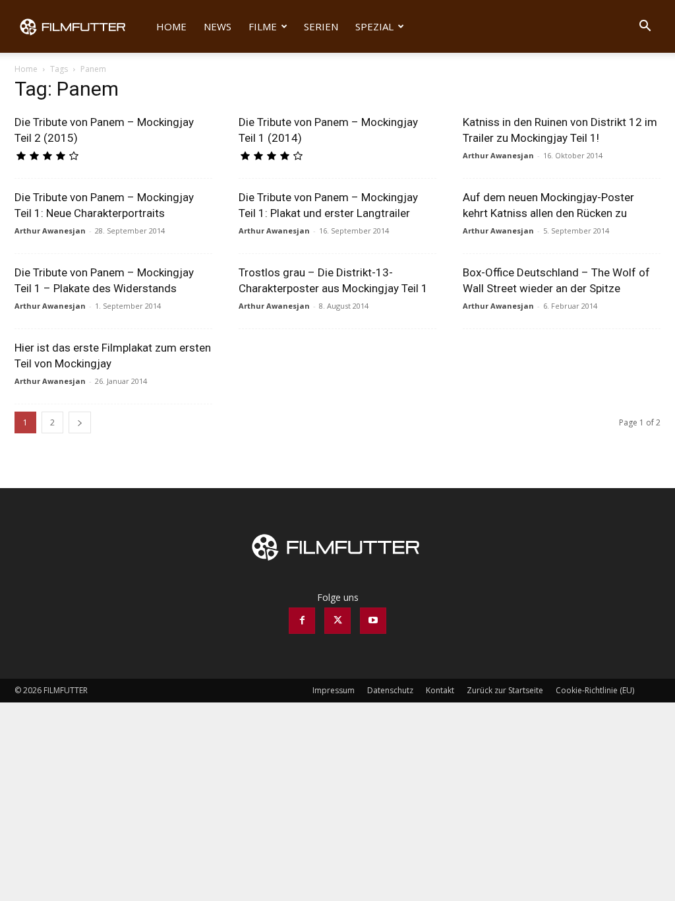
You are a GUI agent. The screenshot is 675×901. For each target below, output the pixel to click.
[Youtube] (373, 620)
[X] (337, 620)
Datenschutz (390, 690)
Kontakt (440, 690)
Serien (321, 26)
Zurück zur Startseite (505, 690)
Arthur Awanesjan (498, 155)
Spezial (374, 26)
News (217, 26)
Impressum (333, 690)
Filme (263, 26)
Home (171, 26)
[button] (644, 27)
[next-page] (80, 422)
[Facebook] (302, 620)
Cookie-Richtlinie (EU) (595, 690)
